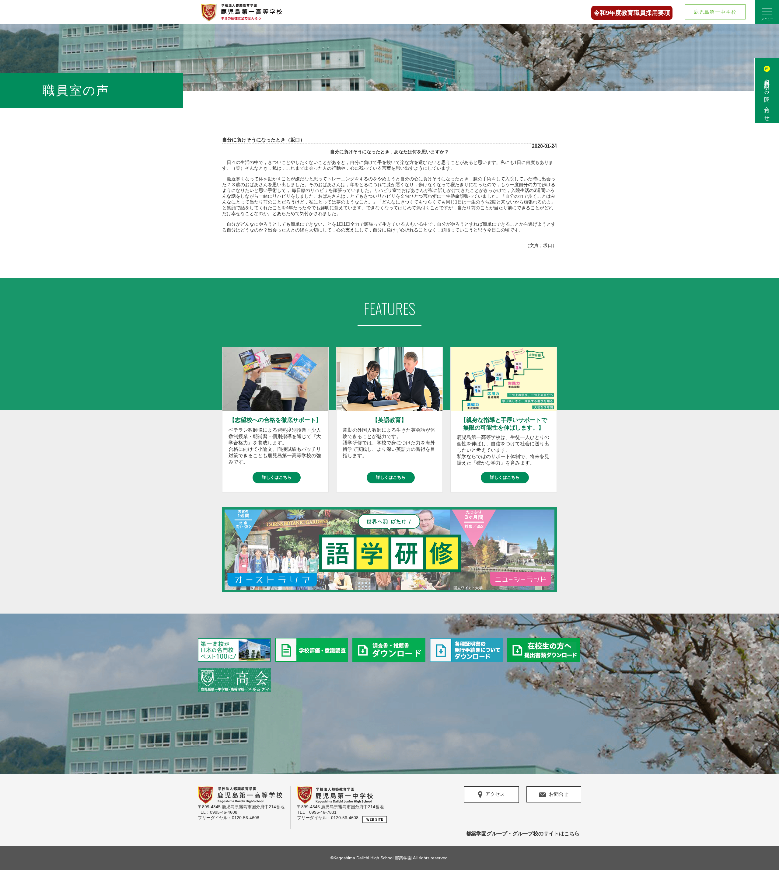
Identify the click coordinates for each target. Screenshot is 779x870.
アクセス (495, 794)
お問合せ (558, 794)
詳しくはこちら (277, 477)
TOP (766, 852)
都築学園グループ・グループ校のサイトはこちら (523, 834)
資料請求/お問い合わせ (767, 97)
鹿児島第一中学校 (715, 12)
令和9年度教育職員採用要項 (632, 12)
